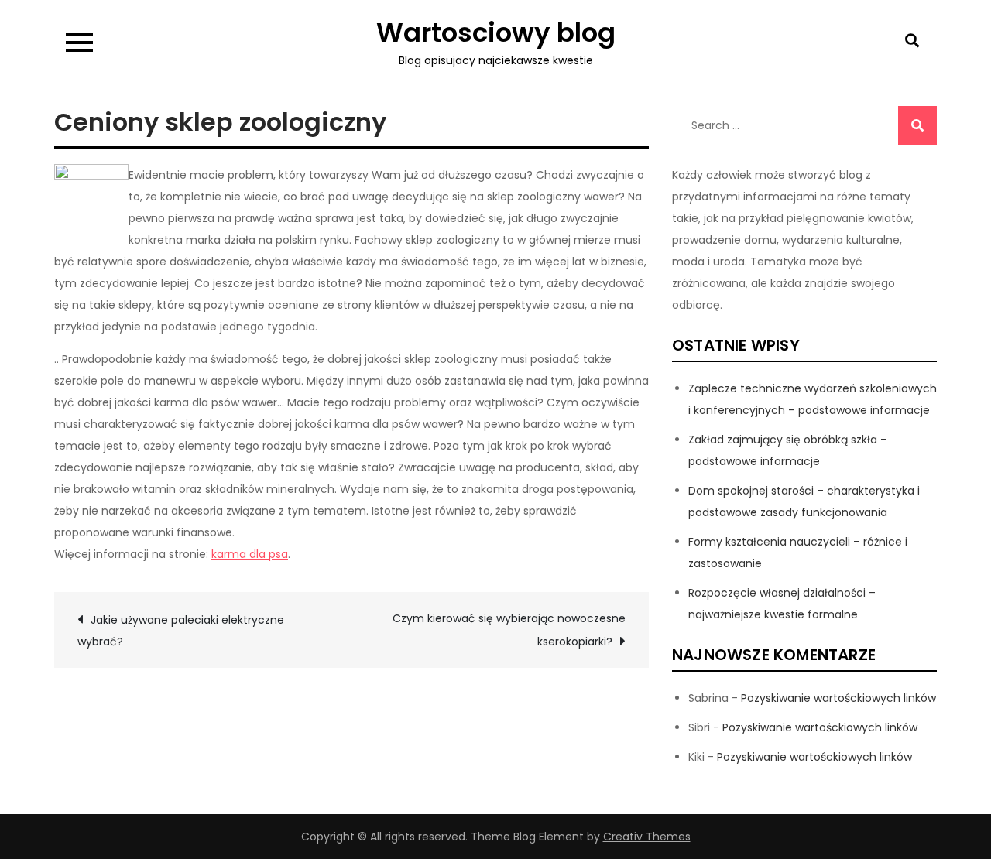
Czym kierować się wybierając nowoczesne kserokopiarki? (509, 630)
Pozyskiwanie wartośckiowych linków (838, 698)
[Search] (917, 125)
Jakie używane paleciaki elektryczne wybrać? (180, 630)
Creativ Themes (647, 836)
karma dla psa (249, 554)
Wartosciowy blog (496, 32)
